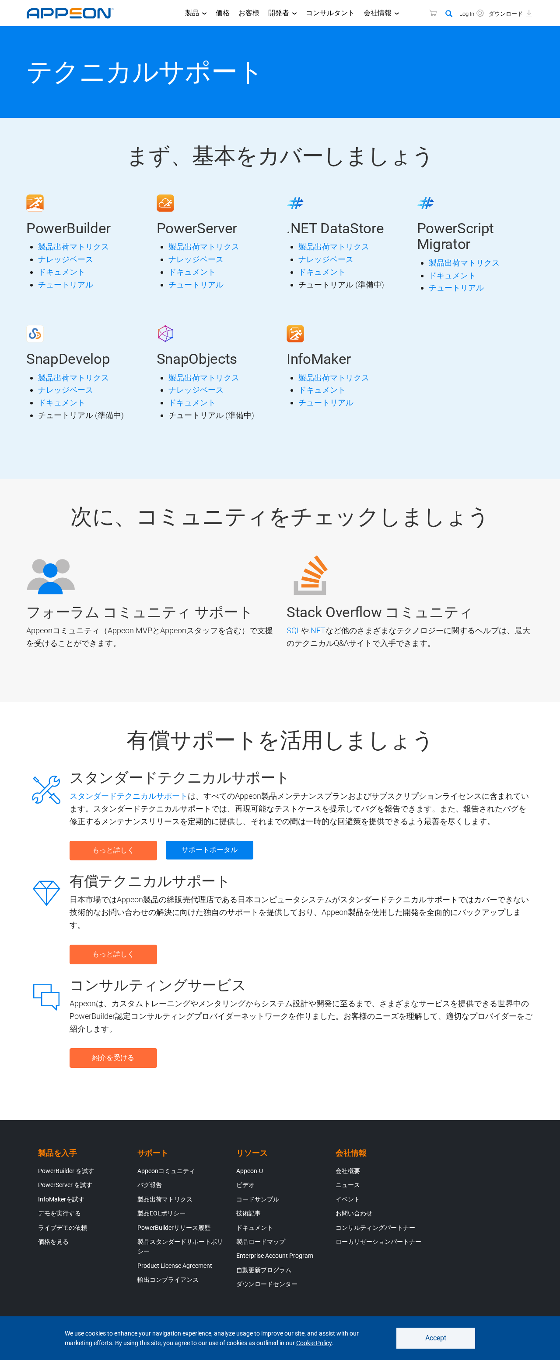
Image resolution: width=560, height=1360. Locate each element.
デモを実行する (59, 1213)
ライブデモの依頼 (62, 1227)
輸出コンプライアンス (168, 1279)
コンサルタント (330, 13)
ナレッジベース (65, 259)
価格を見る (53, 1241)
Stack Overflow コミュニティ (380, 612)
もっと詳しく (113, 850)
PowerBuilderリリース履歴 (173, 1227)
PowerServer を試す (65, 1184)
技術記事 (248, 1213)
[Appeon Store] (428, 12)
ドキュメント (61, 271)
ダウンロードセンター (267, 1284)
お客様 (248, 13)
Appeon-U (249, 1170)
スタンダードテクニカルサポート (129, 796)
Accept (435, 1338)
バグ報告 (149, 1184)
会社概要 (348, 1170)
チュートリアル (65, 284)
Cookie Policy (314, 1342)
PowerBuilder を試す (66, 1170)
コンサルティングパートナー (375, 1227)
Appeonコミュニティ (166, 1170)
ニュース (348, 1184)
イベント (348, 1199)
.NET (317, 630)
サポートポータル (210, 850)
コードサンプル (257, 1199)
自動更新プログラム (263, 1270)
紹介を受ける (113, 1057)
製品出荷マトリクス (73, 246)
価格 (223, 13)
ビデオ (245, 1184)
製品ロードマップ (260, 1241)
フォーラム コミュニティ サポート (139, 612)
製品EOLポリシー (161, 1213)
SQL (294, 630)
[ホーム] (74, 13)
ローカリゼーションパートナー (378, 1241)
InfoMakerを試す (61, 1199)
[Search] (449, 13)
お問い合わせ (354, 1213)
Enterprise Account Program (274, 1255)
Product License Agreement (174, 1265)
